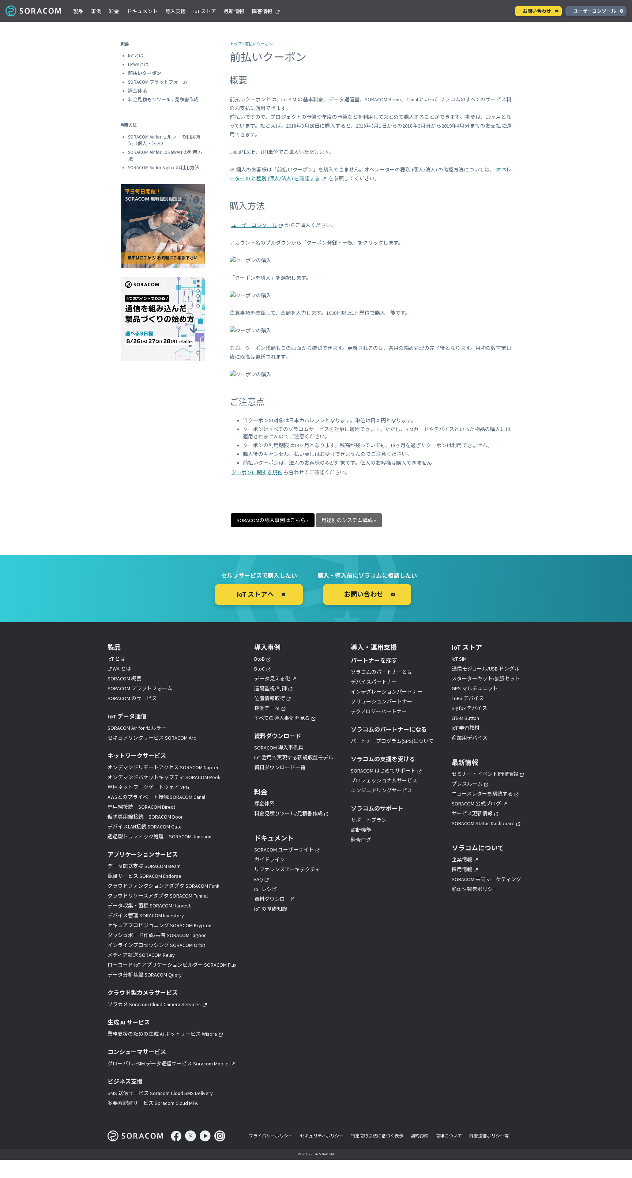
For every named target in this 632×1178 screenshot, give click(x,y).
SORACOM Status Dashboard (483, 823)
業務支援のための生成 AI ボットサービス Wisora (162, 1034)
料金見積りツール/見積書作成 (288, 813)
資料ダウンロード (274, 899)
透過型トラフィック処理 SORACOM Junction (159, 836)
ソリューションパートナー (381, 701)
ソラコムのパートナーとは (381, 672)
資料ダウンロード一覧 (279, 767)
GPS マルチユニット (475, 688)
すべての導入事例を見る (282, 718)
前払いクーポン (259, 43)
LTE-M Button (465, 718)
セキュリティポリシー (321, 1136)
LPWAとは (138, 64)
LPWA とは (119, 668)
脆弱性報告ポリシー (475, 889)
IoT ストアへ (255, 594)
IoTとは (136, 56)
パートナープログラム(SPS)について (392, 741)
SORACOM (33, 10)
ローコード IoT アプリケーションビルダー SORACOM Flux (172, 965)
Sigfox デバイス (469, 708)
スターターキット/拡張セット (486, 678)
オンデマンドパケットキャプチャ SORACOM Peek (164, 777)
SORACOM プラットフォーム (158, 82)
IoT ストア (204, 11)
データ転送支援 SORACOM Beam (144, 866)
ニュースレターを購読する (482, 793)
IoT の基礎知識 (270, 909)
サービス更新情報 (472, 813)
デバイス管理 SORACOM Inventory (146, 915)
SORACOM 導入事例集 (279, 747)
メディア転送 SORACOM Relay (141, 955)
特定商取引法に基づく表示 (377, 1136)
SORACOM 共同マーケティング (486, 879)
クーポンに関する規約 (256, 472)
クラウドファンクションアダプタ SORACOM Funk (163, 886)
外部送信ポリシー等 (489, 1136)
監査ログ (361, 840)
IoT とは (116, 659)
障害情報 (263, 11)
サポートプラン (369, 820)
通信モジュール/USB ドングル (485, 668)
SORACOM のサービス (132, 698)
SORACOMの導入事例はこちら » (273, 520)
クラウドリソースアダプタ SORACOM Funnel (158, 895)
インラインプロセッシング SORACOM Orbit (156, 945)
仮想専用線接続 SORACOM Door (145, 816)
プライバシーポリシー (271, 1136)
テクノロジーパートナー (379, 711)
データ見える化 (272, 678)
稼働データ (267, 708)
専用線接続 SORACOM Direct (141, 807)
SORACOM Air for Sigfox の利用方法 (163, 168)
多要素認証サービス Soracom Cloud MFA (153, 1103)
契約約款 (419, 1136)
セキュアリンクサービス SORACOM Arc (152, 738)
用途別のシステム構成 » (348, 520)
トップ (236, 43)
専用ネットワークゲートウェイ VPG (148, 787)
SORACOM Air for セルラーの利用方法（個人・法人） (164, 140)
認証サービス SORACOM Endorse (144, 876)
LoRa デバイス (468, 698)
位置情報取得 (269, 698)
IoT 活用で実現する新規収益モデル (293, 757)
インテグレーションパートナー (386, 691)
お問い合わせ (537, 11)
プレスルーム (467, 784)
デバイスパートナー (374, 682)
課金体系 (137, 91)
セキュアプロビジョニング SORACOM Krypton (159, 925)
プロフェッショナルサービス (384, 780)
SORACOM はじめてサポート (383, 770)
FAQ (258, 879)
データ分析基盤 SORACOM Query (145, 974)
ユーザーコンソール (594, 11)
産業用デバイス (470, 738)
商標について (449, 1136)
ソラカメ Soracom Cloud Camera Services (154, 1004)
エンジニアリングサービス (381, 790)
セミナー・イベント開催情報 (485, 774)
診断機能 (361, 830)
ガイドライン (269, 859)
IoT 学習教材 (465, 728)
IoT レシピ (265, 889)
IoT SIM (459, 659)
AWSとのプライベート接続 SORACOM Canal (156, 797)
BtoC (259, 668)
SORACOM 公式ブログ (476, 803)
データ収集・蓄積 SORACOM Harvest (149, 905)
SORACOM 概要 (125, 678)
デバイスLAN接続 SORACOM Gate (145, 826)
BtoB (259, 659)
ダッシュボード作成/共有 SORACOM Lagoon (157, 935)
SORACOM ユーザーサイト (284, 849)
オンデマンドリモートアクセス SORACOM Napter (163, 767)
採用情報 (462, 869)
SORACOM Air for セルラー (137, 728)
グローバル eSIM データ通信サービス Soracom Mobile (168, 1063)
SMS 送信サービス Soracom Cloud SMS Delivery (160, 1093)
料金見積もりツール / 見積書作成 (163, 100)
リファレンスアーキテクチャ (287, 869)
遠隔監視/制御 (270, 688)
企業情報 (462, 859)
